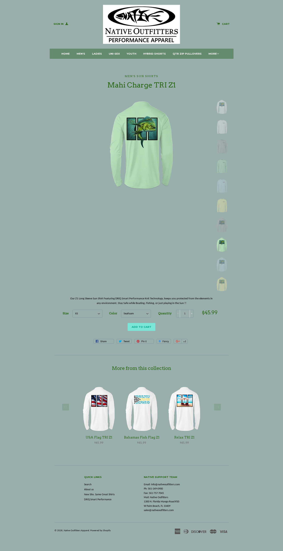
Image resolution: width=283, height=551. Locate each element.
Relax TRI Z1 (184, 437)
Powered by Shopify (100, 530)
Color (113, 313)
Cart (226, 23)
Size (66, 313)
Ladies (97, 53)
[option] (99, 415)
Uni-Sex (114, 53)
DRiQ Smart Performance (97, 499)
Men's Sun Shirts (141, 76)
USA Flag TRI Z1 (99, 437)
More (212, 53)
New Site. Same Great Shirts (99, 494)
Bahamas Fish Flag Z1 (141, 437)
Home (65, 53)
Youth (131, 53)
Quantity (165, 313)
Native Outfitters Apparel (76, 530)
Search (87, 484)
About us (89, 489)
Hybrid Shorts (154, 53)
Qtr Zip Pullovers (187, 53)
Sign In (59, 23)
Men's (81, 53)
